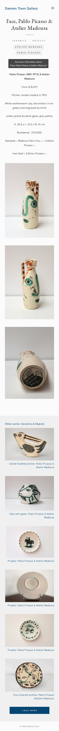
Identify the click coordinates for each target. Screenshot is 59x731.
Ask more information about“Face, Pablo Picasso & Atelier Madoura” (28, 63)
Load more (29, 710)
